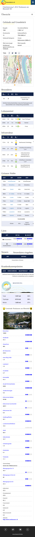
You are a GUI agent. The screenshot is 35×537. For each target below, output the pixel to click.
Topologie (5, 299)
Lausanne (11, 212)
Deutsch (5, 498)
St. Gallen (11, 193)
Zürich (11, 189)
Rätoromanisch (7, 513)
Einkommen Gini (7, 410)
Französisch (6, 503)
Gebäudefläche (22, 33)
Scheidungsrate (7, 443)
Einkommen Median (8, 397)
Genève (12, 215)
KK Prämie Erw (7, 351)
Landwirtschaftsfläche (9, 423)
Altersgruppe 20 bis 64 (9, 475)
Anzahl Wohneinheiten (9, 384)
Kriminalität (6, 377)
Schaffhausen (11, 181)
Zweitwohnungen (7, 390)
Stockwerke (6, 33)
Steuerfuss (6, 344)
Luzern (12, 197)
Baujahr (5, 28)
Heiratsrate (6, 450)
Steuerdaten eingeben (23, 252)
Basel (11, 201)
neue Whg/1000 (7, 357)
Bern (12, 204)
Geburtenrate (6, 437)
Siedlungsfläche (7, 417)
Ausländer (5, 337)
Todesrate (5, 457)
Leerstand (5, 364)
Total (4, 296)
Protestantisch (7, 493)
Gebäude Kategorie (8, 38)
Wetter (5, 302)
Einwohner (5, 331)
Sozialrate (5, 370)
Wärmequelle (21, 43)
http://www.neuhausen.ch (10, 519)
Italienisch (5, 508)
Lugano (12, 208)
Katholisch (6, 488)
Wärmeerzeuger (8, 43)
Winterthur (11, 185)
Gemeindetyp (6, 463)
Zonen (19, 38)
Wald (4, 430)
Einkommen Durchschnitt (9, 404)
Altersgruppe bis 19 (8, 468)
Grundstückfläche (23, 28)
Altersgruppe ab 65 (8, 481)
